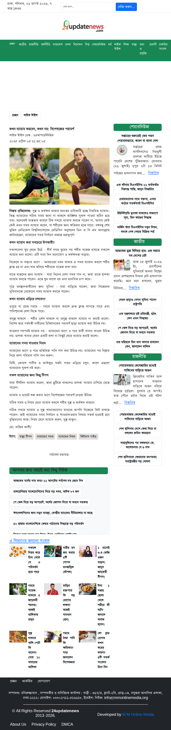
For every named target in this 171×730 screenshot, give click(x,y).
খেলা (68, 44)
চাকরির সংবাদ (163, 46)
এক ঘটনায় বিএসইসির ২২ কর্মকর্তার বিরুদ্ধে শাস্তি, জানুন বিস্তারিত (137, 187)
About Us (18, 724)
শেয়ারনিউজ (139, 127)
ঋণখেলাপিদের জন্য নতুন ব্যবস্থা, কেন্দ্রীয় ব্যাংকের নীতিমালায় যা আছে (53, 513)
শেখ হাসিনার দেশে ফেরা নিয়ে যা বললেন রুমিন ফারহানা (137, 431)
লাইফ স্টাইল (117, 46)
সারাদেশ (57, 44)
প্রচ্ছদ (12, 44)
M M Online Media (138, 714)
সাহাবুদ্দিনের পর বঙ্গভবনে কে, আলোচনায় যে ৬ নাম (137, 445)
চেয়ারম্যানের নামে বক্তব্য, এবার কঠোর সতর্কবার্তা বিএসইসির (137, 201)
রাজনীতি (33, 44)
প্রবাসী (152, 44)
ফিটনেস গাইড (88, 436)
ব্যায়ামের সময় (45, 436)
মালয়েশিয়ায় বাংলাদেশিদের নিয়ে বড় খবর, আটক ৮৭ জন (46, 492)
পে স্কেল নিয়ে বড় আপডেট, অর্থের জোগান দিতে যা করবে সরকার (50, 502)
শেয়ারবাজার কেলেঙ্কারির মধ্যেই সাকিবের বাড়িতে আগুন (137, 416)
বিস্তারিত (153, 172)
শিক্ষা (126, 44)
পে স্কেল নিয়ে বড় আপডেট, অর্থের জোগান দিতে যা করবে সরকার (137, 330)
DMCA (67, 724)
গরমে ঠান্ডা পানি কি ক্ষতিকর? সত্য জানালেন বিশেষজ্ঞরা (69, 647)
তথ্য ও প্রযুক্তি (143, 48)
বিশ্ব (87, 44)
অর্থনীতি (45, 44)
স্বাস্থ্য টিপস (25, 436)
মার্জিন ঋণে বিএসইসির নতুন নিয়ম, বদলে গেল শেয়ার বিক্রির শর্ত (137, 229)
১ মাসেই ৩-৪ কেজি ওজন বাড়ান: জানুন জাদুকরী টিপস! (104, 562)
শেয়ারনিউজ (98, 44)
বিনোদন (77, 44)
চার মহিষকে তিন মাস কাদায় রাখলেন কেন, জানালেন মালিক (137, 344)
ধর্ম (110, 44)
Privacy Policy (44, 724)
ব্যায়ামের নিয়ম (66, 436)
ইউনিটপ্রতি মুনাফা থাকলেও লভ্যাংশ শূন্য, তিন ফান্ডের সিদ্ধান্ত (137, 215)
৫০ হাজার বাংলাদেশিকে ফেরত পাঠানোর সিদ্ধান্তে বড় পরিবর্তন (48, 524)
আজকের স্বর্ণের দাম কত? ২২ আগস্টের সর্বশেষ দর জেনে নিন (48, 481)
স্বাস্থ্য (134, 44)
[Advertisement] (85, 86)
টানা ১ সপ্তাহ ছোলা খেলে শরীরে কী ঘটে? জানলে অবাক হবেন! (104, 605)
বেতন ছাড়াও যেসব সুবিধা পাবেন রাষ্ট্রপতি (137, 302)
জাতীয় (22, 44)
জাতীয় (139, 241)
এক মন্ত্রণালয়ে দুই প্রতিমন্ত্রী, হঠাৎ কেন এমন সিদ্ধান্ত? (137, 316)
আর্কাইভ (27, 681)
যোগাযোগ (44, 681)
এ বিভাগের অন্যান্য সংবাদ (29, 541)
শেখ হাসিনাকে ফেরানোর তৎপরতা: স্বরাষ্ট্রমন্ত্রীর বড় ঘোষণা (137, 459)
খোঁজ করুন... (126, 7)
